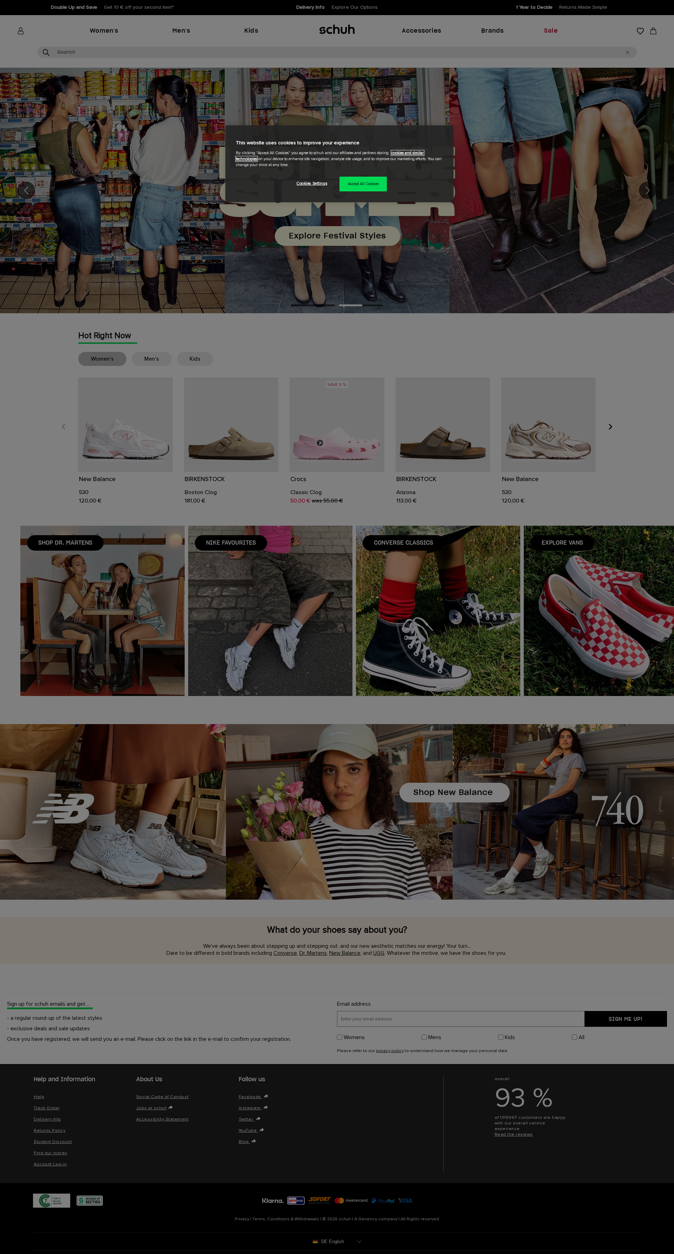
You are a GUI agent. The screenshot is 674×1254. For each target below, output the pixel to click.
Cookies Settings (311, 183)
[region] (339, 163)
